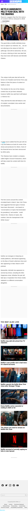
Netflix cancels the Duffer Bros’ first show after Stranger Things (13, 385)
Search (25, 495)
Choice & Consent (5, 507)
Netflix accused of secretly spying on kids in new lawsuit (14, 450)
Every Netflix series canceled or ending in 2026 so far (12, 407)
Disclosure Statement (19, 504)
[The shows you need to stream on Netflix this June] (14, 418)
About (5, 504)
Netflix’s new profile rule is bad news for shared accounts (14, 363)
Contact (10, 504)
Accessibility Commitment (17, 507)
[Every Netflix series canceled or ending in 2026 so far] (14, 396)
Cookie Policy (22, 506)
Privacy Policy (14, 506)
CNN (3, 142)
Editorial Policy (6, 506)
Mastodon (2, 510)
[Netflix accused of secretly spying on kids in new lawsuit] (14, 440)
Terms (25, 507)
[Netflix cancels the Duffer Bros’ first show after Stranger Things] (14, 375)
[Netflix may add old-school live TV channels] (14, 331)
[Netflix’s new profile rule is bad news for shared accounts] (14, 353)
